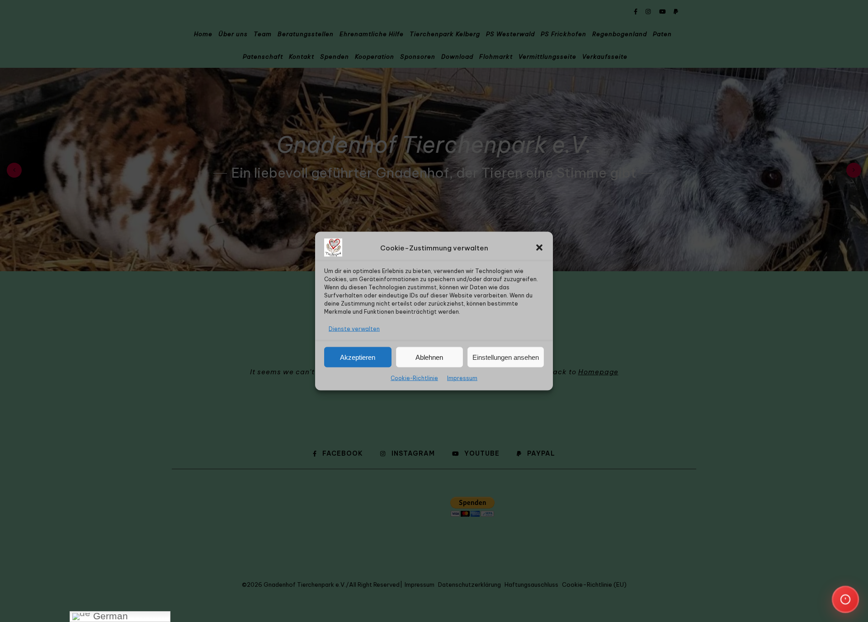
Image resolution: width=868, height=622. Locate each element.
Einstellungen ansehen (505, 357)
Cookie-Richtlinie (414, 378)
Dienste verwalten (354, 328)
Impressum (462, 378)
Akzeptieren (357, 357)
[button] (539, 247)
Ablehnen (429, 357)
